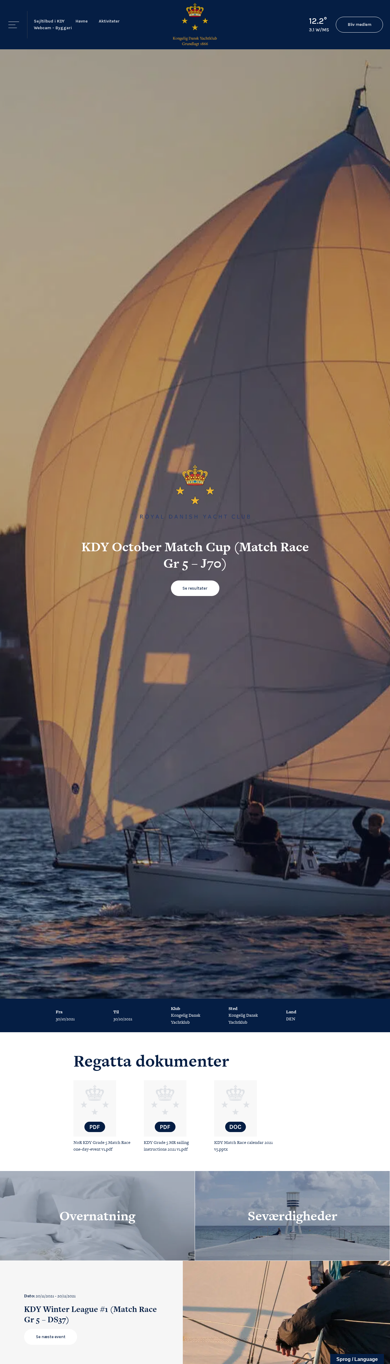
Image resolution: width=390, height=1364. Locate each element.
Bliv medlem (359, 24)
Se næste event (51, 1336)
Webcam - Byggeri (53, 27)
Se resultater (195, 588)
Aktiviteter (109, 21)
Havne (82, 21)
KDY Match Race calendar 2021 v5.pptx (243, 1145)
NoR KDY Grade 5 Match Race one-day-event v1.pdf (101, 1145)
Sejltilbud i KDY (49, 21)
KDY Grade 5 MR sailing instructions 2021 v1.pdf (166, 1145)
